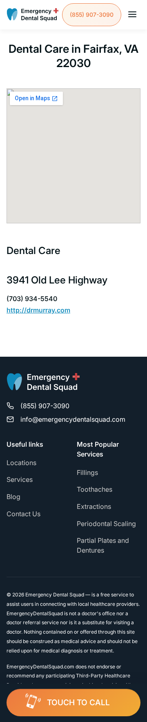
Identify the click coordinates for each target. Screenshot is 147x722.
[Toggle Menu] (132, 15)
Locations (21, 463)
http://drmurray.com (38, 310)
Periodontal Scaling (106, 524)
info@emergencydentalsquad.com (72, 419)
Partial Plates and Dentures (103, 545)
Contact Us (23, 514)
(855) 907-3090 (92, 14)
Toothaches (94, 489)
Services (20, 479)
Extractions (94, 506)
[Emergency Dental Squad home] (43, 386)
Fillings (87, 472)
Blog (13, 497)
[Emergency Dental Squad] (33, 14)
